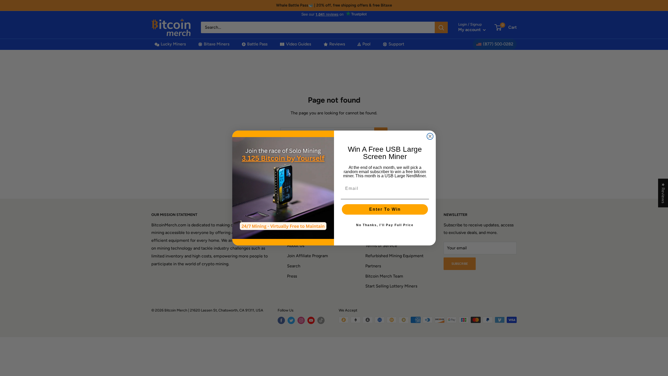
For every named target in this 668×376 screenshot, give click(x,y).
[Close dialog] (430, 136)
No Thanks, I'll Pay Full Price (385, 225)
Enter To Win (385, 209)
